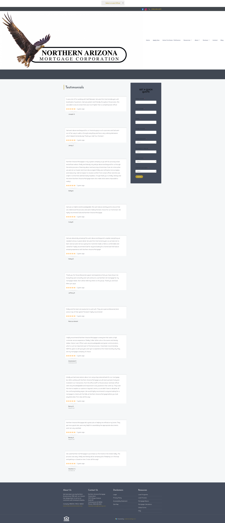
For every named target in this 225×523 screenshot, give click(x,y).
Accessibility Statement (120, 501)
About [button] (197, 40)
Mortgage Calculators (145, 504)
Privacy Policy (117, 498)
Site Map (115, 504)
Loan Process (142, 498)
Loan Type (139, 158)
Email (137, 119)
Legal (115, 494)
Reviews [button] (205, 40)
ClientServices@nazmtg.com (97, 506)
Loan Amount (141, 139)
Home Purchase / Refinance (171, 40)
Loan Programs (143, 494)
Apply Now (156, 40)
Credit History (141, 168)
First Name (140, 99)
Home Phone (140, 129)
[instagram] (146, 9)
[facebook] (142, 9)
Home (148, 40)
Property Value (142, 148)
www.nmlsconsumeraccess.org (72, 506)
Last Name (139, 109)
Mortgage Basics (143, 501)
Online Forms (142, 507)
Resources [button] (187, 40)
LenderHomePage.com (130, 519)
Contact (215, 40)
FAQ (139, 511)
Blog (222, 40)
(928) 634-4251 (156, 9)
